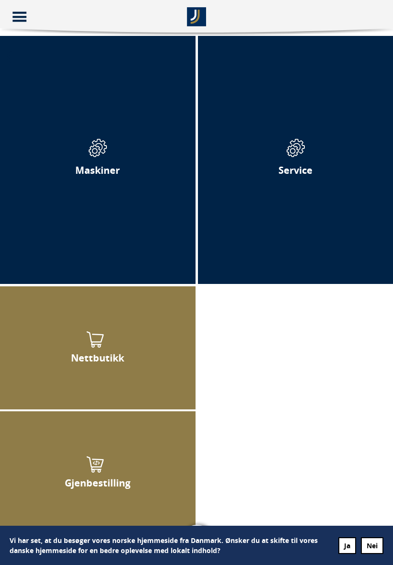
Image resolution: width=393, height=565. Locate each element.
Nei (372, 545)
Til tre (98, 160)
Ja (347, 545)
